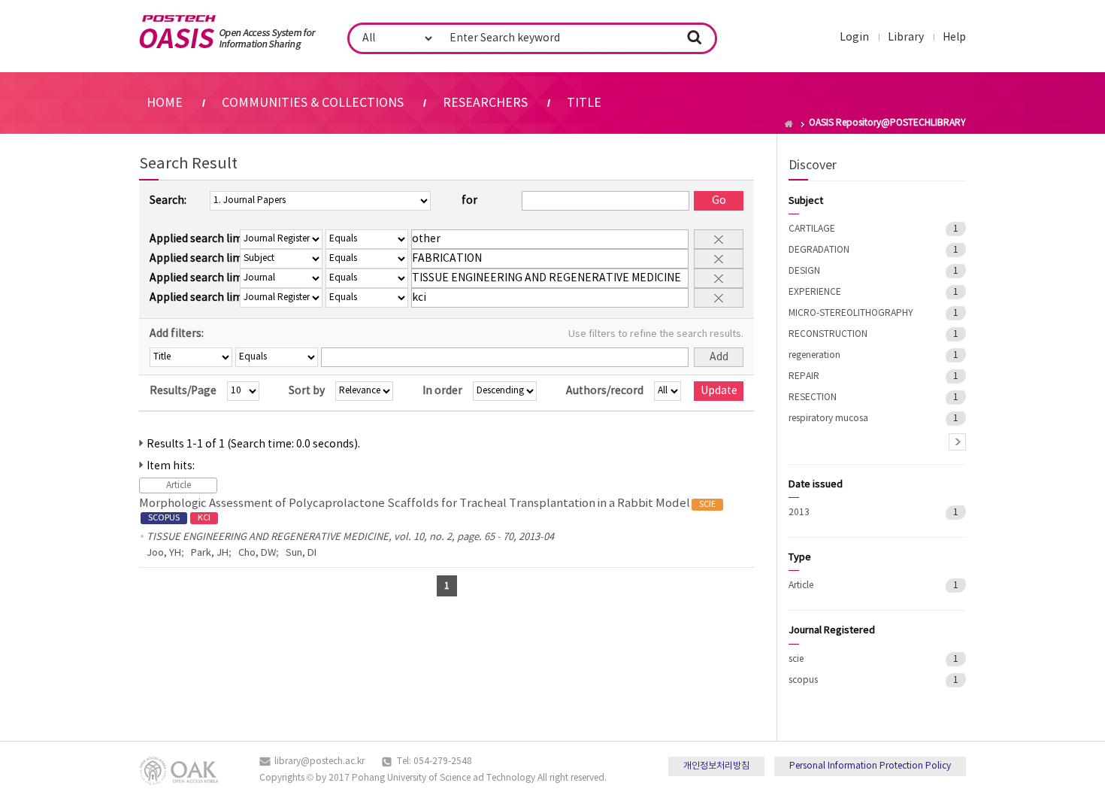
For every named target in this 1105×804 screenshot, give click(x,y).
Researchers (485, 103)
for (469, 201)
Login (854, 38)
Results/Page (183, 391)
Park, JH (210, 553)
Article (801, 585)
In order (442, 391)
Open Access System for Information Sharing (227, 32)
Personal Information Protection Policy (870, 766)
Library (906, 38)
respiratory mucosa (828, 418)
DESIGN (804, 271)
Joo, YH (164, 553)
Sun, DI (301, 553)
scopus (803, 680)
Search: (168, 201)
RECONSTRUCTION (828, 334)
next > (957, 442)
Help (954, 38)
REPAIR (804, 376)
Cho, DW (257, 553)
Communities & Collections (313, 103)
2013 (799, 512)
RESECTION (813, 397)
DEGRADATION (819, 250)
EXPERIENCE (815, 292)
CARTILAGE (812, 229)
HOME (165, 103)
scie (796, 659)
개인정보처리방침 (716, 766)
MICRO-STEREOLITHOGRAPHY (851, 313)
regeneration (814, 355)
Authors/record (604, 391)
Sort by (307, 391)
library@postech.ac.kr (319, 761)
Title (584, 103)
